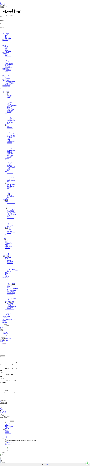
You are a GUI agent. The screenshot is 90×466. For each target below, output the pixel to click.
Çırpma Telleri (9, 104)
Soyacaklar (8, 97)
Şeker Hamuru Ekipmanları (11, 212)
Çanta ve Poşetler (9, 151)
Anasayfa (4, 343)
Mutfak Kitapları (7, 78)
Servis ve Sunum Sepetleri (11, 141)
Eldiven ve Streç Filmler (11, 150)
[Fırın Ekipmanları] (5, 45)
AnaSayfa (2, 1)
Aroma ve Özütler (8, 56)
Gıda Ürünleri (4, 53)
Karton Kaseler (9, 152)
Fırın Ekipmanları (5, 40)
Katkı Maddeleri (7, 61)
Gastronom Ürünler (10, 148)
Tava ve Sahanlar (9, 127)
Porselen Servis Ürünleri (11, 135)
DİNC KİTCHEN (3, 411)
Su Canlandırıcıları (10, 294)
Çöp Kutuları (9, 154)
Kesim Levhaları (9, 116)
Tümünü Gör (9, 112)
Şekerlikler (8, 140)
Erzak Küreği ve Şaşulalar (11, 167)
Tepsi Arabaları (9, 156)
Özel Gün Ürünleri (8, 84)
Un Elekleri (8, 168)
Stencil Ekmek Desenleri (11, 179)
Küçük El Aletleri (9, 111)
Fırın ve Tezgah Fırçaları (11, 166)
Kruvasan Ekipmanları (10, 218)
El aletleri (6, 41)
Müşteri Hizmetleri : (6, 0)
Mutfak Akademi (5, 76)
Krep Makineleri (9, 264)
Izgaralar (8, 286)
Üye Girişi (6, 437)
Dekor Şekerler (7, 58)
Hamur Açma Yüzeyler (10, 177)
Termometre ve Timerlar (11, 120)
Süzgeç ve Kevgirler (10, 108)
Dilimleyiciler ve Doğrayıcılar (11, 105)
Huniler (8, 103)
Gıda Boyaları (7, 60)
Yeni (2, 396)
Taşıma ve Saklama (8, 38)
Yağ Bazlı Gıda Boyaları (9, 63)
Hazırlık (6, 35)
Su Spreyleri (9, 169)
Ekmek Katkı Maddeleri (8, 243)
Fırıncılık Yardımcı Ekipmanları (12, 312)
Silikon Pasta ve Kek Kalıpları (12, 221)
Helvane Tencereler (10, 285)
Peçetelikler (8, 139)
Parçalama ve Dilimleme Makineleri (12, 288)
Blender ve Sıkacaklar (10, 291)
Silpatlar (8, 126)
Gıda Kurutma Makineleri (11, 292)
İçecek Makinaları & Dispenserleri (12, 299)
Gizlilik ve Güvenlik (8, 427)
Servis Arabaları (9, 147)
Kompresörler (9, 305)
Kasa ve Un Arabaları (10, 196)
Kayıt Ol (1, 341)
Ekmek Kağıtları (9, 191)
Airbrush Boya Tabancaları (11, 306)
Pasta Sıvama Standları (10, 215)
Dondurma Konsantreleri (9, 67)
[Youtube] (7, 449)
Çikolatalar (6, 244)
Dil (0, 5)
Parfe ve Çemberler (10, 225)
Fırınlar (8, 287)
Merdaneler (8, 107)
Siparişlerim (2, 2)
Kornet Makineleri (10, 263)
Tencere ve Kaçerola (10, 128)
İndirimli (3, 395)
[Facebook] (7, 446)
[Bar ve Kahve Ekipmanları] (7, 75)
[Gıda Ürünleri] (5, 68)
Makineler (6, 71)
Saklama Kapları (9, 149)
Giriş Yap (1, 326)
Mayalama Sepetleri (10, 173)
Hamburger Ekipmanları (11, 180)
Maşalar (8, 98)
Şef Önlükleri (9, 132)
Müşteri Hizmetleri (8, 433)
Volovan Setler (9, 216)
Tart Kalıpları (9, 224)
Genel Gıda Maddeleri (8, 59)
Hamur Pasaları (9, 175)
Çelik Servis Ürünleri (10, 133)
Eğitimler (6, 77)
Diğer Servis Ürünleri (10, 137)
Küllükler (8, 138)
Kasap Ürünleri (9, 297)
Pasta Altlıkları (9, 229)
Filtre (1, 401)
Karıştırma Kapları (10, 117)
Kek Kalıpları (9, 223)
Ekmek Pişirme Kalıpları (11, 186)
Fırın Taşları (9, 187)
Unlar (5, 62)
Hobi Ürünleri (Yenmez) (9, 64)
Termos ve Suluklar (10, 153)
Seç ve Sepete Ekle (3, 403)
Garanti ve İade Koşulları (9, 426)
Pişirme (6, 36)
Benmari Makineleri (10, 303)
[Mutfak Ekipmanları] (6, 39)
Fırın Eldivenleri (9, 165)
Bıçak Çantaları (9, 146)
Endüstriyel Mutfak (5, 80)
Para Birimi (2, 6)
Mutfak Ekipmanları (5, 33)
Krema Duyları (9, 213)
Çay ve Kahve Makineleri (11, 268)
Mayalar (6, 55)
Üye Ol (1, 327)
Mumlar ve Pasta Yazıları (11, 232)
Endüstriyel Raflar (10, 155)
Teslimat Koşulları (8, 423)
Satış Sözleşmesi (7, 425)
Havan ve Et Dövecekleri (11, 118)
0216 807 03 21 (12, 442)
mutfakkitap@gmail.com (9, 444)
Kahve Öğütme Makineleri (11, 269)
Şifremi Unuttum (8, 338)
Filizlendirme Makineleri (11, 293)
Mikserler (8, 311)
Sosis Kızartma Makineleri (11, 267)
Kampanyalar (4, 317)
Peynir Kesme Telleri (10, 109)
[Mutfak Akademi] (5, 79)
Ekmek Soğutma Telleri (10, 176)
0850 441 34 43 (7, 442)
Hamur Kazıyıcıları (10, 164)
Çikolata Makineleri (10, 307)
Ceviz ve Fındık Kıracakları (11, 100)
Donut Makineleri (9, 262)
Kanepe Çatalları (9, 231)
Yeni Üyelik (7, 436)
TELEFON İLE (5, 333)
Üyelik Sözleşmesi (8, 424)
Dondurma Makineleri (10, 304)
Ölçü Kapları (9, 121)
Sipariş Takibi (2, 3)
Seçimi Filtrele (3, 400)
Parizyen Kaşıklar (9, 101)
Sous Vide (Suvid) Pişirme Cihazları (13, 296)
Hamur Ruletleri (9, 95)
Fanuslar (8, 230)
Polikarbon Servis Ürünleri (11, 136)
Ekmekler (6, 54)
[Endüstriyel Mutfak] (6, 85)
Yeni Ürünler (7, 431)
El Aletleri (6, 34)
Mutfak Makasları (9, 102)
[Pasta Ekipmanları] (5, 52)
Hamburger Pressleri (10, 110)
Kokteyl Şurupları (7, 66)
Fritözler (8, 266)
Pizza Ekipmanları (10, 178)
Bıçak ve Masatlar (10, 122)
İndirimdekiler (7, 432)
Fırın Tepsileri (9, 185)
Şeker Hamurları (7, 65)
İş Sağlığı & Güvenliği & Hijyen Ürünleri (13, 298)
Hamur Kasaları (9, 195)
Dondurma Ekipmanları (10, 211)
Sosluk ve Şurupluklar (10, 119)
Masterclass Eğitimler (6, 86)
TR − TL (3, 4)
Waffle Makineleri (10, 261)
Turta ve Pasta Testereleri (11, 203)
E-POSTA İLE (4, 332)
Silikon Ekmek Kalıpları (11, 184)
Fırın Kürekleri (9, 162)
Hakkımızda (7, 428)
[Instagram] (7, 451)
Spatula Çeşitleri (9, 106)
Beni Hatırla (4, 338)
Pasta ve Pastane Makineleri (9, 82)
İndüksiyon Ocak (3, 412)
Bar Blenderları (9, 260)
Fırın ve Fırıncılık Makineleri (9, 83)
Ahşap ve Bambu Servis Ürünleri (12, 134)
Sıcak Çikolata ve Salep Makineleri (12, 270)
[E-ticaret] (45, 464)
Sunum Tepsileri (9, 143)
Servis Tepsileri (9, 142)
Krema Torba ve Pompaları (11, 214)
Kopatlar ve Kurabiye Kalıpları (12, 209)
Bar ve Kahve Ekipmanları (6, 69)
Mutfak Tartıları (9, 115)
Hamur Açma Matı (10, 217)
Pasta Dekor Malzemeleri (11, 205)
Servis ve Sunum (7, 37)
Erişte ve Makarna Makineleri (11, 290)
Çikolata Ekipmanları (10, 210)
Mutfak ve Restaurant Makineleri (10, 81)
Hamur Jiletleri (9, 163)
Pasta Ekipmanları (5, 46)
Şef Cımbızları (9, 96)
